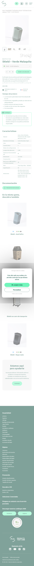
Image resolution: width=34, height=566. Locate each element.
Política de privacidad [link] (17, 293)
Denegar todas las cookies (18, 270)
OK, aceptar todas (17, 285)
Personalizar (17, 290)
